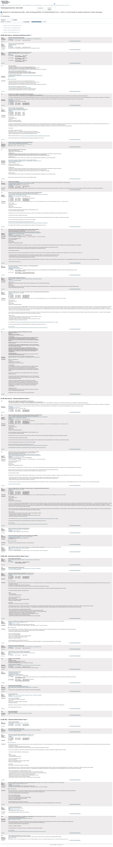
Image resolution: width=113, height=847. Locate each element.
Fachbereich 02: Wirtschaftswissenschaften (14, 5)
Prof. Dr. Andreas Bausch (12, 687)
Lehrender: (8, 21)
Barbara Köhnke (27, 183)
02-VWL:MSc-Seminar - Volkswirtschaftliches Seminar (11, 27)
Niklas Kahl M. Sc (37, 559)
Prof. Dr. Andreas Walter (12, 109)
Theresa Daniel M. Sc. (25, 548)
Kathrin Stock (24, 109)
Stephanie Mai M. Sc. (29, 38)
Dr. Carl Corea (10, 99)
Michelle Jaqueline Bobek (26, 568)
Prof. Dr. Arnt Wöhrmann (12, 44)
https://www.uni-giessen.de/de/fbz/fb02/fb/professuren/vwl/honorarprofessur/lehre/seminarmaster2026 (24, 232)
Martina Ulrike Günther (28, 278)
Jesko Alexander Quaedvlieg (37, 278)
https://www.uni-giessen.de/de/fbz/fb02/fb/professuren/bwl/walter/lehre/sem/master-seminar (35, 135)
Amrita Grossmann (33, 665)
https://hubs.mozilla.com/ (13, 71)
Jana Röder (22, 292)
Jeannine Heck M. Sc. (22, 38)
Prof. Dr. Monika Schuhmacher (13, 266)
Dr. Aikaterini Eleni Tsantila (20, 278)
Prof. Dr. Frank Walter (12, 278)
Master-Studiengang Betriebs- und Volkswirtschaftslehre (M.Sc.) (33, 5)
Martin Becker (19, 109)
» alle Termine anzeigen (17, 161)
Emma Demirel (33, 568)
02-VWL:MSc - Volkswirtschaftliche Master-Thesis (11, 32)
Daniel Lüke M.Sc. (18, 548)
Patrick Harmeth (16, 713)
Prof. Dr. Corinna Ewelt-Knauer (13, 38)
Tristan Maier (29, 713)
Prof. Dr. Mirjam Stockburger (13, 574)
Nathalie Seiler (38, 568)
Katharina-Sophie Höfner (21, 687)
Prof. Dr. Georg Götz (11, 548)
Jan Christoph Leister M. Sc (29, 559)
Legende (44, 21)
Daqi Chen (24, 536)
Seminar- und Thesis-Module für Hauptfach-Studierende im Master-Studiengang (56, 5)
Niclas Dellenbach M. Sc (37, 38)
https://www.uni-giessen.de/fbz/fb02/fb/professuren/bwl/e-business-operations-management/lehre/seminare (25, 75)
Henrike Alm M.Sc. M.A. (20, 529)
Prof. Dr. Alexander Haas (12, 183)
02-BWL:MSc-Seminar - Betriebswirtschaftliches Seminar (12, 25)
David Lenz (18, 292)
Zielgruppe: (3, 21)
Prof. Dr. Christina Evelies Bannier (13, 53)
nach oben (3, 49)
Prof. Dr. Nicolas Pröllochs (12, 568)
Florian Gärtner (26, 652)
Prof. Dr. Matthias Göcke (12, 837)
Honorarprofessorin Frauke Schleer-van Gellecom (16, 233)
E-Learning (12, 580)
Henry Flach (22, 53)
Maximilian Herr (22, 622)
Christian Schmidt (35, 687)
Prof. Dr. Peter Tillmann (12, 536)
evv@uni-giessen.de (60, 844)
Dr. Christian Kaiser (28, 687)
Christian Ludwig (26, 53)
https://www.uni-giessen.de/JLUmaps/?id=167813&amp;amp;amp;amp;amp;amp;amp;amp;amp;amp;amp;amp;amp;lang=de (27, 327)
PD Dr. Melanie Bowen (20, 183)
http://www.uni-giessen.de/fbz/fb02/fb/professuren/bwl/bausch (18, 143)
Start (5, 5)
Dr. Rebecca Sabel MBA (20, 559)
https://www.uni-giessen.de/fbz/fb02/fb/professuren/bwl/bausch (18, 686)
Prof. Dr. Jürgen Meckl (12, 529)
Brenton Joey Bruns (29, 536)
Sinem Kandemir (19, 536)
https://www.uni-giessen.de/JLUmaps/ (14, 261)
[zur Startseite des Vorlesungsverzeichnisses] (5, 2)
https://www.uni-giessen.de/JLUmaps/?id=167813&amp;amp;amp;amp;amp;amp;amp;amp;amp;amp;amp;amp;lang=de (27, 831)
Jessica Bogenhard (11, 76)
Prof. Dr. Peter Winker (12, 292)
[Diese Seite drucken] (54, 3)
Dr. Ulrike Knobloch (19, 417)
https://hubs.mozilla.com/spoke (26, 71)
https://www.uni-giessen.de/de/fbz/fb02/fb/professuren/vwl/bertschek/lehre (20, 818)
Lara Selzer (32, 183)
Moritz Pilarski (19, 568)
